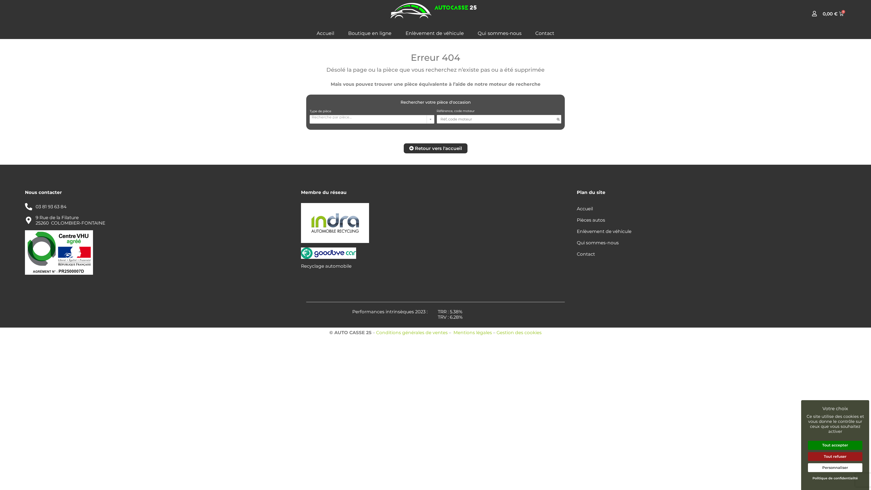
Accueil (325, 33)
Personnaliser (835, 468)
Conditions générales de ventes (412, 332)
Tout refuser (835, 456)
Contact (544, 33)
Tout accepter (835, 445)
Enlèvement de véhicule (435, 33)
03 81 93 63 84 (51, 206)
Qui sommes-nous (499, 33)
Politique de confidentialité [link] (835, 478)
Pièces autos (591, 220)
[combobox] (372, 119)
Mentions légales (472, 332)
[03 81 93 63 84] (28, 206)
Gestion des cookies (519, 332)
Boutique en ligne (369, 33)
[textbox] (372, 117)
